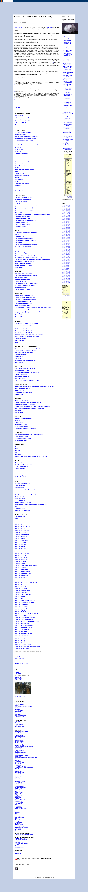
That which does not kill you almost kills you (26, 283)
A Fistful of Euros (19, 762)
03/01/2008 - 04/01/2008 (66, 240)
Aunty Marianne (19, 732)
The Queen (18, 673)
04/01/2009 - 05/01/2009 (66, 249)
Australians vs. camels (21, 424)
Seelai (16, 713)
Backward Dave (19, 737)
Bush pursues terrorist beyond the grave (25, 360)
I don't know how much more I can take (25, 285)
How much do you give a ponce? (23, 246)
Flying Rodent (18, 763)
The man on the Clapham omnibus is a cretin (26, 244)
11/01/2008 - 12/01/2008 (66, 246)
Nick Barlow (18, 790)
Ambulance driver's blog (21, 731)
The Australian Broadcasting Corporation (25, 428)
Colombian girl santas (20, 287)
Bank (16, 171)
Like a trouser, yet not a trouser (23, 199)
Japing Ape (18, 776)
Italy (16, 452)
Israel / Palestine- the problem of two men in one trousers (29, 408)
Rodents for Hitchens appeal (67, 125)
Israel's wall (18, 410)
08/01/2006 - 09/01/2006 (66, 226)
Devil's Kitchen (19, 754)
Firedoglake (18, 821)
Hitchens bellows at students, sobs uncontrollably (68, 88)
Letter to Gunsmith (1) (20, 187)
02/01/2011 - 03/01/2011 (66, 264)
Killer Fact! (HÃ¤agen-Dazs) (22, 534)
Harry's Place (18, 771)
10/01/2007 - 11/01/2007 (66, 236)
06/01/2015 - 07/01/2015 (66, 277)
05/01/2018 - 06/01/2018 (66, 281)
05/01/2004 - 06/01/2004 (66, 205)
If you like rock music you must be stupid (25, 494)
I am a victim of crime (20, 281)
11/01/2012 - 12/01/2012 (66, 272)
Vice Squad (18, 829)
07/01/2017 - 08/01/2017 (66, 280)
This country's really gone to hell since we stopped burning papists (32, 259)
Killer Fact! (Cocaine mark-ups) (23, 594)
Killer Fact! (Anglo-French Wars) (23, 627)
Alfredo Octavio (19, 842)
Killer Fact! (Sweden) (20, 561)
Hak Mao (17, 770)
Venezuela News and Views (22, 843)
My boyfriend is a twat (20, 787)
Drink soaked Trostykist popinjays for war (26, 757)
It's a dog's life (18, 782)
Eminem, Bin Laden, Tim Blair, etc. (24, 330)
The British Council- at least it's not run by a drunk (28, 205)
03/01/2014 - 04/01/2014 (66, 275)
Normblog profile (19, 658)
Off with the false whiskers (21, 426)
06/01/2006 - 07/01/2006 (66, 224)
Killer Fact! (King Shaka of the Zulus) (24, 602)
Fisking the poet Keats (21, 440)
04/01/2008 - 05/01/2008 (66, 241)
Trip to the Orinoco (20, 468)
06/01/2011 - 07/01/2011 (66, 267)
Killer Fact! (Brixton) (20, 538)
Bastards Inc (18, 722)
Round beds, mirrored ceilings (67, 76)
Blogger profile (19, 656)
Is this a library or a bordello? (22, 175)
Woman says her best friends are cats (67, 64)
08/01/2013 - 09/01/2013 (66, 274)
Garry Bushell (18, 185)
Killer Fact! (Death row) (21, 608)
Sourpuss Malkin (19, 340)
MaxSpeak (17, 823)
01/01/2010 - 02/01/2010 (66, 256)
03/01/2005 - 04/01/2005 (66, 213)
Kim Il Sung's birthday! (21, 374)
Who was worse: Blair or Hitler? (23, 121)
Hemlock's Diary (19, 708)
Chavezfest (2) (18, 316)
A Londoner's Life (19, 785)
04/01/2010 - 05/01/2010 (66, 258)
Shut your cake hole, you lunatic (23, 273)
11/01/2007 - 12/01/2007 (66, 237)
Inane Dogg (18, 151)
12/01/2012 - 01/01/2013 (66, 273)
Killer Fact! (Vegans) (20, 563)
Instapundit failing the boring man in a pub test (27, 336)
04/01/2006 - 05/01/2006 (66, 223)
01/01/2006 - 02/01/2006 (66, 220)
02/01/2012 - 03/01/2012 (66, 270)
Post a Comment (18, 100)
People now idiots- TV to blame (23, 502)
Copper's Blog (18, 747)
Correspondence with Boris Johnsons (25, 162)
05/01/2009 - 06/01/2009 (66, 250)
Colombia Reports (19, 847)
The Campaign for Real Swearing (68, 130)
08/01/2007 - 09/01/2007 (66, 235)
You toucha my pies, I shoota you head (25, 297)
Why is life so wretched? (21, 201)
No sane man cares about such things (25, 210)
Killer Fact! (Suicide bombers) (22, 586)
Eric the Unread (19, 735)
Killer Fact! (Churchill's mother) (23, 615)
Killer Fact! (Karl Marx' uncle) (22, 635)
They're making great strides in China (67, 67)
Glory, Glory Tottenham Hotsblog (23, 706)
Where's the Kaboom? (21, 808)
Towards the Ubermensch (67, 98)
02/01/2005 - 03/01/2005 (66, 212)
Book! (16, 342)
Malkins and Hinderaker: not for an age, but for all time (29, 334)
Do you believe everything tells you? (28, 311)
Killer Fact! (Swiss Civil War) (22, 623)
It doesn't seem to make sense (23, 438)
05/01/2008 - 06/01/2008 (66, 242)
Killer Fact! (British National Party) (24, 552)
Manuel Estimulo (19, 786)
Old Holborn (18, 679)
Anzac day (17, 420)
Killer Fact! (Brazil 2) (20, 546)
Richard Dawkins (19, 191)
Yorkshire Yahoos (19, 236)
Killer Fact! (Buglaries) (20, 579)
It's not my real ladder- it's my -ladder (67, 82)
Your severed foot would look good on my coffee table (29, 434)
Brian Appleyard (19, 740)
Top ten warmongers (20, 354)
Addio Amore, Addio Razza (22, 370)
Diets (16, 518)
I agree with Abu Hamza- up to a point (24, 117)
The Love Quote (19, 724)
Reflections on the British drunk (23, 248)
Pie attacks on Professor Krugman (24, 325)
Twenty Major (18, 807)
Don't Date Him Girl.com (21, 661)
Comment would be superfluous (68, 100)
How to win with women (68, 38)
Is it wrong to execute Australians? (24, 418)
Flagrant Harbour (19, 704)
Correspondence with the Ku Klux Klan (25, 160)
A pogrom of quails (20, 498)
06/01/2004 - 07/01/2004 (66, 206)
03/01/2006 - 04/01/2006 (66, 222)
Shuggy (17, 798)
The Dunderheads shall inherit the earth (25, 220)
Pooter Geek (18, 793)
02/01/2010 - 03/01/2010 (66, 257)
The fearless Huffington (21, 338)
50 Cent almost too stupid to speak (24, 140)
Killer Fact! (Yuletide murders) (22, 639)
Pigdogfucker (18, 711)
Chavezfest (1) (18, 314)
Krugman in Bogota (20, 500)
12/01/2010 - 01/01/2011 (66, 262)
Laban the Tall (18, 783)
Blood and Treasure (20, 739)
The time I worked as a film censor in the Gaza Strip (28, 402)
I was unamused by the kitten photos (68, 46)
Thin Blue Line (18, 803)
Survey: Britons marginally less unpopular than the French (30, 489)
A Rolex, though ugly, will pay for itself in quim (27, 136)
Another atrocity (19, 362)
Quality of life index (20, 496)
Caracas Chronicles (20, 838)
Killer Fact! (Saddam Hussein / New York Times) (27, 583)
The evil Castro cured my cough (23, 303)
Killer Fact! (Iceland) (20, 598)
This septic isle (19, 250)
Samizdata (17, 796)
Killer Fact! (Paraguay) (20, 532)
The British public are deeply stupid (24, 238)
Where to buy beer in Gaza (22, 400)
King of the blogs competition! (67, 103)
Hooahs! (17, 327)
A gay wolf (67, 118)
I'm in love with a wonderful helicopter (67, 120)
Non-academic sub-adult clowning (24, 207)
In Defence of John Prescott (22, 122)
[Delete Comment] (14, 85)
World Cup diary (19, 394)
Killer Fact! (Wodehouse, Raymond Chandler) (26, 621)
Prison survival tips (20, 485)
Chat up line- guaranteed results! (67, 48)
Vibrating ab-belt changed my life (67, 43)
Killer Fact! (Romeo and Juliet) (23, 644)
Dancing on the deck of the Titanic (24, 295)
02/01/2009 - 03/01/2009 (66, 248)
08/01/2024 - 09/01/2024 (66, 282)
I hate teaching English (21, 226)
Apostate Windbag (20, 736)
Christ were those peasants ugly (23, 462)
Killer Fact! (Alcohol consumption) (24, 625)
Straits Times (49, 27)
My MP (16, 181)
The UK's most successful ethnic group (25, 240)
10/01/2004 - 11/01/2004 (66, 209)
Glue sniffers (18, 234)
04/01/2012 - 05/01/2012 (66, 271)
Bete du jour (18, 816)
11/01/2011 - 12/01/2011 (66, 269)
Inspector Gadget (19, 773)
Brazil (16, 448)
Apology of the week (67, 90)
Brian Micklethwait (19, 741)
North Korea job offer (20, 378)
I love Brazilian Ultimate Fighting (23, 392)
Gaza (16, 446)
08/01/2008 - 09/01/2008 (66, 244)
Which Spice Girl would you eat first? (68, 61)
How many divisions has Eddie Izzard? (25, 255)
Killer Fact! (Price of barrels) (22, 629)
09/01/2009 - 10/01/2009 (66, 253)
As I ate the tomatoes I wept (67, 59)
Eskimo (17, 760)
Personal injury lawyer (20, 475)
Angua (16, 813)
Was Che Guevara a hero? (68, 137)
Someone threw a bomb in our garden (25, 404)
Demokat (17, 819)
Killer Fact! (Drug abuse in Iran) (23, 573)
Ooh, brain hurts (19, 142)
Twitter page (24, 663)
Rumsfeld (17, 177)
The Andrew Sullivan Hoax (22, 329)
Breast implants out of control (22, 305)
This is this (18, 804)
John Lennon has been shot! (68, 110)
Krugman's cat (19, 115)
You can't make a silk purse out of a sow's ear (27, 208)
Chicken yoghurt (19, 745)
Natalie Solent (18, 788)
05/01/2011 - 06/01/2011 (66, 266)
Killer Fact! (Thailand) (20, 611)
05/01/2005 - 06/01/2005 (66, 214)
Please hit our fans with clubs (22, 388)
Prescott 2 (17, 124)
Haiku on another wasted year (22, 510)
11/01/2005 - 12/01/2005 (66, 219)
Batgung (17, 703)
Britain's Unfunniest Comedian (23, 263)
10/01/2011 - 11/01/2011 (66, 268)
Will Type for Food (19, 726)
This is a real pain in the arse (22, 224)
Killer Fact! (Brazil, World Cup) (23, 554)
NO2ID (16, 671)
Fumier (17, 705)
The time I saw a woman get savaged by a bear (27, 380)
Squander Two (18, 801)
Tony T (16, 725)
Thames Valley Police (20, 165)
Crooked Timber (19, 749)
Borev (16, 845)
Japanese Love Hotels (19, 27)
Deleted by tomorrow (20, 752)
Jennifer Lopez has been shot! (23, 132)
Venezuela (17, 450)
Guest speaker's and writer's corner (24, 767)
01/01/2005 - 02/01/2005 (66, 211)
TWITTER (17, 107)
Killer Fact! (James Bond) (21, 569)
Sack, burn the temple (67, 122)
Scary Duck (18, 797)
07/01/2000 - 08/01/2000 (66, 204)
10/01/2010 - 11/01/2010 (66, 261)
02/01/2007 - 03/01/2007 (66, 230)
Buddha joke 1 (68, 69)
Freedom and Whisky (20, 766)
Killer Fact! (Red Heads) (21, 606)
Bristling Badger (19, 742)
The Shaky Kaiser (19, 716)
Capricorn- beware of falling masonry (67, 95)
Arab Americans (19, 493)
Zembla (17, 831)
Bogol (16, 818)
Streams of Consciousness (22, 799)
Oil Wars (17, 844)
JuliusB (17, 780)
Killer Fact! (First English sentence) (24, 619)
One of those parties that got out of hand (25, 309)
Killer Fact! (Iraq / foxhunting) (22, 571)
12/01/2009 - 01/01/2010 (66, 255)
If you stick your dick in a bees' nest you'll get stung (28, 348)
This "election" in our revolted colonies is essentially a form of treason (67, 145)
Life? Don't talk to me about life (23, 301)
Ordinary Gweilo (19, 710)
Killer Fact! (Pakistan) (20, 542)
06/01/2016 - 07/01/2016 (66, 279)
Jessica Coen (18, 822)
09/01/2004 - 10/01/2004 (66, 208)
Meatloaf (17, 167)
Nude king (17, 709)
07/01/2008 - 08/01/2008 (66, 243)
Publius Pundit (19, 824)
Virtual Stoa (18, 734)
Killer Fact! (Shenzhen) (21, 544)
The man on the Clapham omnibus (24, 746)
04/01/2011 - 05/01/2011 (66, 265)
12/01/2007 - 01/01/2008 (66, 238)
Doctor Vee (18, 756)
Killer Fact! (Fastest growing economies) (25, 617)
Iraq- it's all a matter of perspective (24, 352)
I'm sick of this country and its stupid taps (26, 232)
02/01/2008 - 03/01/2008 (66, 239)
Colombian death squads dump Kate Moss (26, 138)
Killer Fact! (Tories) (20, 640)
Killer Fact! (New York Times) (22, 530)
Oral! (68, 116)
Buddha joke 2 (68, 70)
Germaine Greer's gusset (21, 153)
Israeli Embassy (19, 179)
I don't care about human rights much (26, 275)
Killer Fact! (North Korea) (21, 604)
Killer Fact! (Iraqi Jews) (21, 631)
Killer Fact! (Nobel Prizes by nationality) (25, 600)
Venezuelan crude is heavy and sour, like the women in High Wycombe (33, 307)
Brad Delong (18, 852)
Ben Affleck (18, 147)
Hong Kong (18, 454)
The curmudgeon (19, 750)
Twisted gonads (19, 422)
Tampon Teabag (19, 802)
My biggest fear (67, 40)
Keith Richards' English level (22, 218)
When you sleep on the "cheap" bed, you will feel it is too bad (31, 456)
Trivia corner (67, 92)
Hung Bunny (18, 678)
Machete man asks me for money (23, 464)
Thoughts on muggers (21, 252)
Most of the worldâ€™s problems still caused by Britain (29, 257)
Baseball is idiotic (19, 390)
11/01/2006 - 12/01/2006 (66, 228)
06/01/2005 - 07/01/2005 (66, 215)
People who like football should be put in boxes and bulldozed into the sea (34, 386)
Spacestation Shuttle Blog (22, 827)
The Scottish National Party (22, 183)
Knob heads (18, 358)
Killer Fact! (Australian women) (23, 590)
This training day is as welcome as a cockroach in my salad (67, 113)
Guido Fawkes (18, 768)
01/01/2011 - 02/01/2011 (66, 263)
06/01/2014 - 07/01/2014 (66, 276)
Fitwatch (17, 672)
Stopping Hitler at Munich (21, 203)
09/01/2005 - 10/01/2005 (66, 217)
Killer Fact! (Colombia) (20, 548)
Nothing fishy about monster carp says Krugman (27, 144)
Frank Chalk (18, 765)
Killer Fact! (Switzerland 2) (21, 581)
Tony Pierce (18, 828)
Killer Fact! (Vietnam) (20, 555)
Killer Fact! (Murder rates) (21, 575)
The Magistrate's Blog (20, 696)
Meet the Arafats (19, 412)
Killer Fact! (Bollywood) (21, 588)
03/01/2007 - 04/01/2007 (66, 231)
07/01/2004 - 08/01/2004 (66, 207)
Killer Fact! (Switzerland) (21, 540)
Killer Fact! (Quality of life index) (23, 526)
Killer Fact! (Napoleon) (21, 536)
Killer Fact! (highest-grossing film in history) (26, 613)
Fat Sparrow (18, 761)
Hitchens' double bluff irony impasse (67, 149)
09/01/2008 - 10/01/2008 (66, 245)
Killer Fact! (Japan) (20, 610)
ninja (52, 62)
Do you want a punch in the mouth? (24, 253)
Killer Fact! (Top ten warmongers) (23, 633)
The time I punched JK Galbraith (23, 119)
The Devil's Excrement (21, 839)
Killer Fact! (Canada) (20, 528)
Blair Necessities (19, 817)
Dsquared (17, 758)
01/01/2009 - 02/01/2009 (66, 247)
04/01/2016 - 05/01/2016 (66, 278)
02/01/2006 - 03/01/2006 (66, 221)
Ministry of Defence (20, 163)
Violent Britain (18, 242)
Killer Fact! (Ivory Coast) (21, 559)
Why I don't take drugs (21, 277)
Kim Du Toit (18, 853)
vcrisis (16, 840)
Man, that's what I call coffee (67, 128)
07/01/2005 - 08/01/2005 (66, 216)
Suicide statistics (19, 487)
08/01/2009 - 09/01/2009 (66, 252)
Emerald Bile (18, 677)
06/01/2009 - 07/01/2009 (66, 251)
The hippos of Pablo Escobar (22, 289)
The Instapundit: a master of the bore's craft (26, 323)
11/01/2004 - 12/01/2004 (66, 210)
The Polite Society (19, 173)
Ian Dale (17, 751)
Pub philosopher (19, 795)
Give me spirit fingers (20, 715)
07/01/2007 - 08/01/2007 (66, 234)
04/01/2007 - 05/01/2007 (66, 232)
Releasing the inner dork (67, 142)
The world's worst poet (68, 79)
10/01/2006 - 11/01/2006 (66, 227)
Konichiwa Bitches (20, 781)
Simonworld (18, 714)
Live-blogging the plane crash (22, 483)
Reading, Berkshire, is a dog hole (23, 265)
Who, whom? (18, 212)
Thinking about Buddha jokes (68, 73)
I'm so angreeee (19, 146)
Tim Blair (17, 721)
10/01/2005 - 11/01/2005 (66, 218)
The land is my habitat (67, 105)
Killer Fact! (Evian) (19, 584)
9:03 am (24, 77)
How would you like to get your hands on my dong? (67, 133)
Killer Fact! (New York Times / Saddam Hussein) (27, 646)
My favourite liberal (68, 78)
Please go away (19, 267)
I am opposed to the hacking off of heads (25, 350)
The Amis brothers (20, 508)
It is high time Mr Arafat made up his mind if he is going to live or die (32, 406)
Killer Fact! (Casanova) (21, 567)
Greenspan (18, 189)
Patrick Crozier (19, 792)
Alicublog (17, 812)
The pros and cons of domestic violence (25, 299)
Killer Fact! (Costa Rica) (21, 592)
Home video (18, 663)
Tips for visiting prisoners (21, 466)
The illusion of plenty (20, 516)
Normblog (17, 791)
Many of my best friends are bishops (24, 261)
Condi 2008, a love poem (21, 436)
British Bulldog (19, 744)
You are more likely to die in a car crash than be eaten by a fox (67, 54)
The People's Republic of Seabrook (24, 826)
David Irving (18, 491)
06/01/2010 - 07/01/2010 (66, 259)
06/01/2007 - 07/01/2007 (66, 233)
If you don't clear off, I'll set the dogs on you (26, 332)
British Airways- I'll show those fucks (24, 169)
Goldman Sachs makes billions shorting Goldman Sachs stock (31, 504)
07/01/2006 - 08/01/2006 (66, 225)
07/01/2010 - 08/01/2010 (66, 260)
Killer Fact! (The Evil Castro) (22, 648)
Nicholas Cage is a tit (20, 134)
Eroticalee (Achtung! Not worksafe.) (24, 834)
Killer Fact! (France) (20, 550)
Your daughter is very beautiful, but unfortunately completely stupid (32, 214)
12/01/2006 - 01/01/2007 (66, 229)
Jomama (17, 777)
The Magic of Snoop (20, 149)
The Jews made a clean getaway (68, 140)
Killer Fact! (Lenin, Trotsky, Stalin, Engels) (26, 565)
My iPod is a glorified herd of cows (67, 51)
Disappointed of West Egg (22, 755)
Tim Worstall (18, 806)
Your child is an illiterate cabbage (23, 197)
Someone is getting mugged (22, 279)
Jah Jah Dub (18, 775)
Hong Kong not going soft (67, 85)
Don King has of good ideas (23, 313)
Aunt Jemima (18, 814)
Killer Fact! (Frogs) (20, 642)
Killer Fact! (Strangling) (21, 577)
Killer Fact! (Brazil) (19, 525)
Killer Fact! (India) (19, 637)
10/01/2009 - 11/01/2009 (66, 254)
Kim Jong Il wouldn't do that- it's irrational (25, 368)
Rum (16, 506)
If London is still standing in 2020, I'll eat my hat (27, 372)
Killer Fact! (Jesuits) (20, 596)
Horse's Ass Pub (19, 772)
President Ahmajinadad (21, 477)
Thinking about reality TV (67, 108)
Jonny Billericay (19, 778)
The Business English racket (22, 216)
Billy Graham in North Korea (22, 376)
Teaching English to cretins (22, 222)
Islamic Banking (19, 356)
